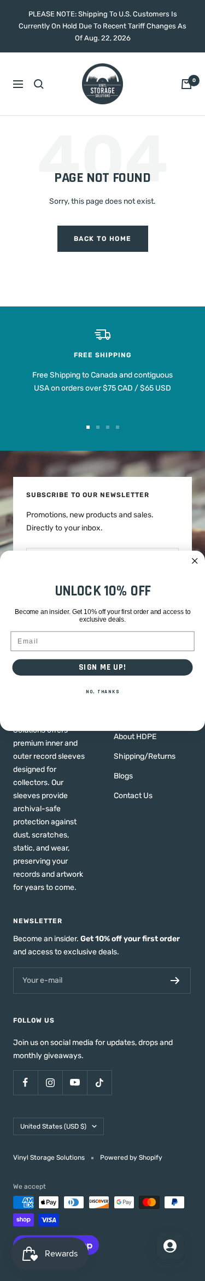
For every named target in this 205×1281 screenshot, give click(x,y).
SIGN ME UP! (103, 667)
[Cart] (186, 84)
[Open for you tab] (170, 1246)
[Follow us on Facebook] (25, 1082)
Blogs (123, 776)
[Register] (175, 980)
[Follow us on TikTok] (99, 1082)
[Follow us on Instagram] (50, 1082)
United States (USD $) (53, 1126)
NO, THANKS (103, 691)
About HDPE (135, 736)
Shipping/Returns (144, 756)
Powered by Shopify (131, 1157)
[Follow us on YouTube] (74, 1082)
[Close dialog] (195, 560)
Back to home (103, 239)
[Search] (39, 84)
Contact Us (133, 795)
